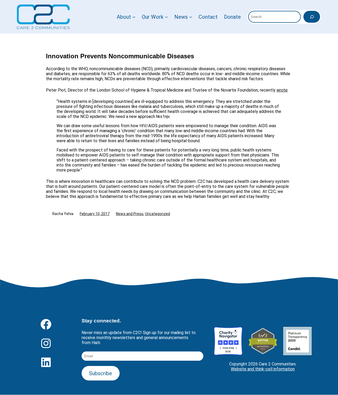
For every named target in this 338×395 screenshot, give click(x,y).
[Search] (311, 17)
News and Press (129, 214)
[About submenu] (133, 16)
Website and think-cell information (263, 369)
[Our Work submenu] (166, 16)
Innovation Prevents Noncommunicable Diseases (120, 56)
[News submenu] (190, 16)
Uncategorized (157, 214)
